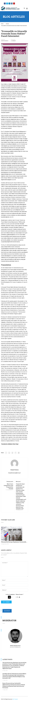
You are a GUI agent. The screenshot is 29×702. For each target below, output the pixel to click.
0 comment (13, 40)
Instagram (12, 3)
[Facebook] (6, 453)
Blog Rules (7, 610)
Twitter (7, 3)
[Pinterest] (15, 453)
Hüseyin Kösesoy (4, 40)
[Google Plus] (9, 453)
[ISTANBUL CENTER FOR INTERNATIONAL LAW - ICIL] (10, 8)
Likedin (9, 3)
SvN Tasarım (15, 699)
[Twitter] (12, 453)
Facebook (5, 3)
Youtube (14, 3)
